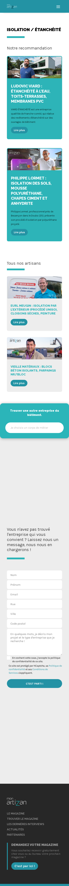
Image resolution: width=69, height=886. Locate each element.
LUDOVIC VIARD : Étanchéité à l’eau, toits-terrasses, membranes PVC (34, 98)
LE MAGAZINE (16, 813)
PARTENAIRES (16, 834)
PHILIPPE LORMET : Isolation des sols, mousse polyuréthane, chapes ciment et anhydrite (34, 195)
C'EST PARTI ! (34, 683)
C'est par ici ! (25, 866)
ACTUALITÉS (15, 829)
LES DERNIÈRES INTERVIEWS (25, 824)
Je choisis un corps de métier (29, 427)
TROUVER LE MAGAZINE (22, 818)
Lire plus (19, 130)
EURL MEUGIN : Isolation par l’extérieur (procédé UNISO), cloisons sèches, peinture (34, 303)
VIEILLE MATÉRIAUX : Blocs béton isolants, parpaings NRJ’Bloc (34, 364)
